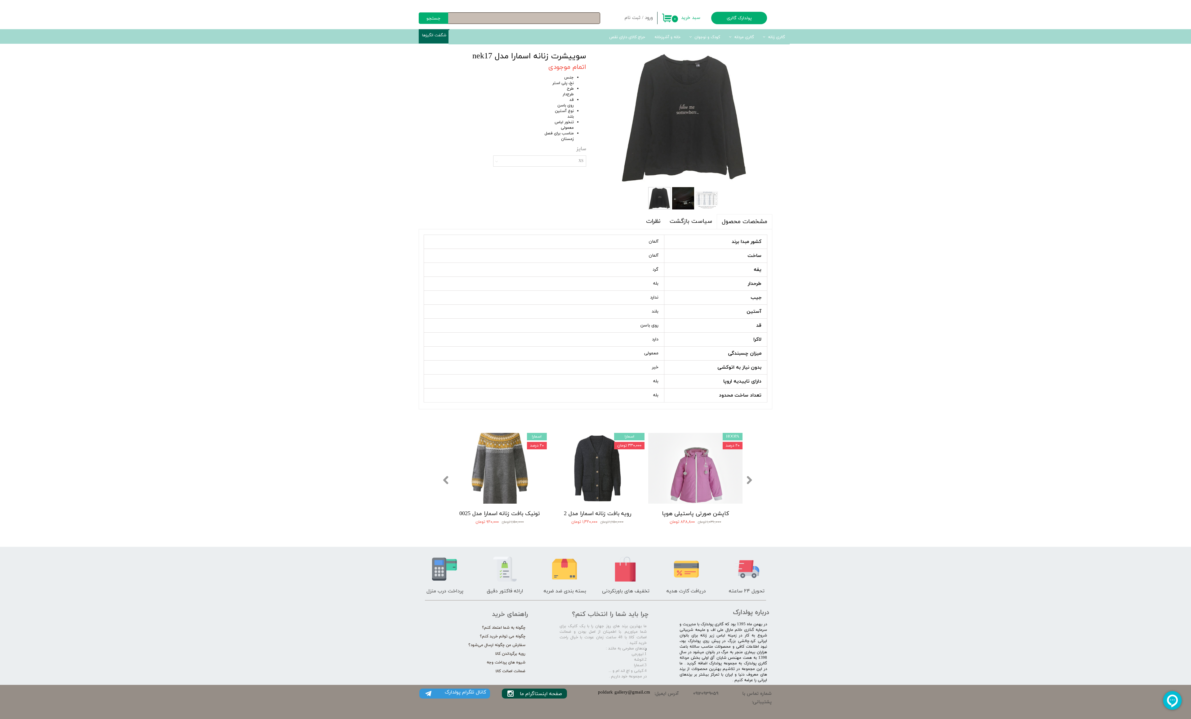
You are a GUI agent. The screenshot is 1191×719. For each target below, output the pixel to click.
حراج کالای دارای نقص (627, 37)
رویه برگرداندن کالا (510, 654)
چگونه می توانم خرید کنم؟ (502, 636)
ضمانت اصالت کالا (510, 671)
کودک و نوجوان (707, 37)
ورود (649, 18)
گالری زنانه (776, 37)
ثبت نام (632, 18)
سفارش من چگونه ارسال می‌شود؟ (496, 645)
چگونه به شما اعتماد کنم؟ (503, 628)
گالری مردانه (744, 37)
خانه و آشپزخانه (667, 37)
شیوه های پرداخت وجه (506, 662)
